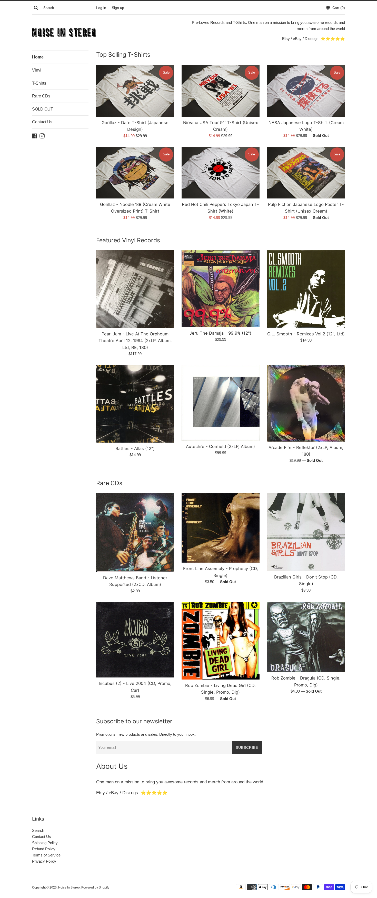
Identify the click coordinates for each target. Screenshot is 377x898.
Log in (101, 8)
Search (38, 830)
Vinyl (36, 70)
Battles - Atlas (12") (135, 448)
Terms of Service (46, 855)
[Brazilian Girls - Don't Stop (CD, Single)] (306, 532)
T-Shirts (39, 83)
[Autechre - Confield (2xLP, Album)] (220, 403)
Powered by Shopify (95, 887)
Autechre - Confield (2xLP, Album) (220, 446)
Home (38, 57)
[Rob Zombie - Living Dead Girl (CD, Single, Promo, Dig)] (220, 641)
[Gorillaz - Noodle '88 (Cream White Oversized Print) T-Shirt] (135, 172)
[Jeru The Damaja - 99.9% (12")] (220, 288)
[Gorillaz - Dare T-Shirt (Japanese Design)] (135, 91)
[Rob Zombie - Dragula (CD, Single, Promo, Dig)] (306, 637)
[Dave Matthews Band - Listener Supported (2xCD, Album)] (135, 532)
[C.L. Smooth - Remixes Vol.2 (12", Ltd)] (306, 289)
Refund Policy (43, 849)
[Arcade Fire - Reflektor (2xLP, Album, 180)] (306, 403)
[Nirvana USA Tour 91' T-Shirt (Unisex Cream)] (220, 91)
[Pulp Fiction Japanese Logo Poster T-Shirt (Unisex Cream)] (306, 172)
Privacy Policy (44, 861)
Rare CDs (41, 96)
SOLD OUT (42, 109)
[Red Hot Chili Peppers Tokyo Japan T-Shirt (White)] (220, 172)
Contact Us (42, 122)
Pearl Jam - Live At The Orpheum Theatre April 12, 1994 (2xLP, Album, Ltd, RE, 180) (135, 340)
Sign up (118, 8)
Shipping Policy (45, 843)
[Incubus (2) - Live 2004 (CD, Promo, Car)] (135, 640)
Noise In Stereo (69, 887)
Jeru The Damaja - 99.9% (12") (220, 333)
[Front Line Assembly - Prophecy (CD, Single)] (220, 528)
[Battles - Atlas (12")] (135, 403)
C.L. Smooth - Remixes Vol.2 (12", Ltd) (306, 333)
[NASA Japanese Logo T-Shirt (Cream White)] (306, 91)
